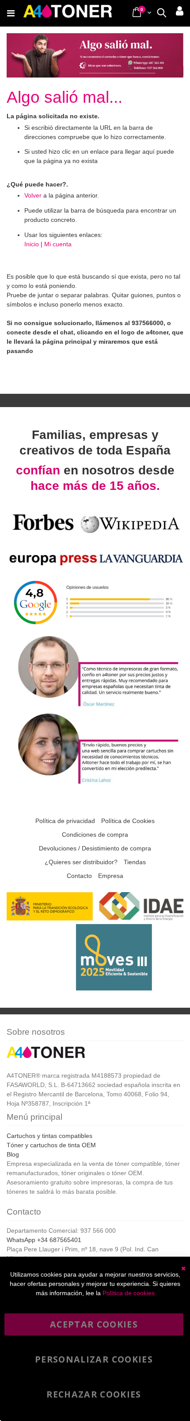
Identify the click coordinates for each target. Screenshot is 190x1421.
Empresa (110, 875)
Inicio (31, 244)
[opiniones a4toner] (95, 706)
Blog (13, 1154)
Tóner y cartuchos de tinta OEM (51, 1145)
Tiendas (135, 862)
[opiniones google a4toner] (95, 628)
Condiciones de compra (95, 834)
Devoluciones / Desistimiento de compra (95, 848)
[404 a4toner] (95, 71)
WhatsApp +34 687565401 (44, 1239)
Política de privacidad (65, 820)
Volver (33, 195)
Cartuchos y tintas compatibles (49, 1135)
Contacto (79, 875)
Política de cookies (129, 1293)
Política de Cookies (128, 820)
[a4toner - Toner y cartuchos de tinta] (67, 13)
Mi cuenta (58, 244)
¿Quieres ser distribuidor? (81, 862)
